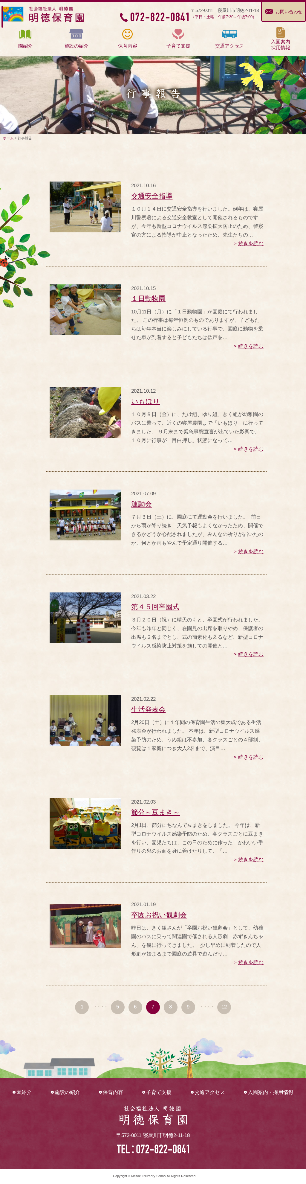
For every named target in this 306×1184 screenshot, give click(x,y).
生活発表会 (148, 709)
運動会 (141, 504)
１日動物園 (148, 298)
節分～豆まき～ (155, 812)
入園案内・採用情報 (270, 1092)
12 (224, 1007)
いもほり (145, 401)
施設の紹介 (67, 1092)
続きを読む (251, 243)
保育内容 (113, 1092)
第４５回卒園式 (155, 607)
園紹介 (24, 1092)
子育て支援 (159, 1092)
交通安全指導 (151, 196)
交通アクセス (210, 1092)
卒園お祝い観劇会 (159, 915)
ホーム (8, 138)
